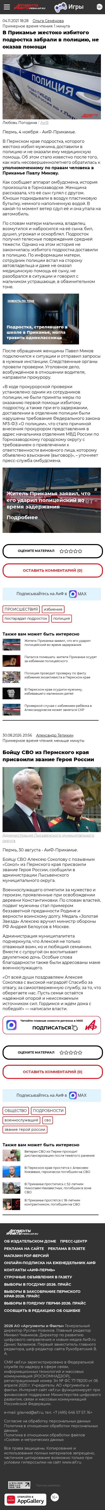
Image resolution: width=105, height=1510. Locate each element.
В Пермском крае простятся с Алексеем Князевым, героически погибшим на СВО (57, 1170)
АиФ (44, 122)
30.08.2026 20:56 (17, 735)
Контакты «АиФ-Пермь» (29, 1270)
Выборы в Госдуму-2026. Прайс (37, 1284)
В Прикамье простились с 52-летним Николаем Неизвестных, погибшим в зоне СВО (57, 1188)
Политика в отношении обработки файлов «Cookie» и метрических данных (44, 1437)
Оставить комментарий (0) (52, 570)
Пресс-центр (73, 1241)
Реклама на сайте (24, 1248)
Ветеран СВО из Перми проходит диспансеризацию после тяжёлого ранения (59, 1153)
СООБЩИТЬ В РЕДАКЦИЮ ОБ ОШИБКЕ (42, 1310)
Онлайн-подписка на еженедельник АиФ (50, 1263)
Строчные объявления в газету (38, 1277)
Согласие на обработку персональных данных (47, 1421)
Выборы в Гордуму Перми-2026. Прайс (45, 1303)
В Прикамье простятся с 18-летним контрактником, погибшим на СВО (52, 1202)
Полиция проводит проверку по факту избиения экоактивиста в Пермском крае (57, 675)
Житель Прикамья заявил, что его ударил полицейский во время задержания (48, 500)
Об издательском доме (30, 1241)
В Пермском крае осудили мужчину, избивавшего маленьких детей (53, 691)
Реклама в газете (66, 1248)
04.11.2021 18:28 (16, 21)
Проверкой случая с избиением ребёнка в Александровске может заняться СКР (58, 708)
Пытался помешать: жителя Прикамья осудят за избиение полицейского (60, 659)
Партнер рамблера (48, 1485)
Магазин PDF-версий (26, 1255)
